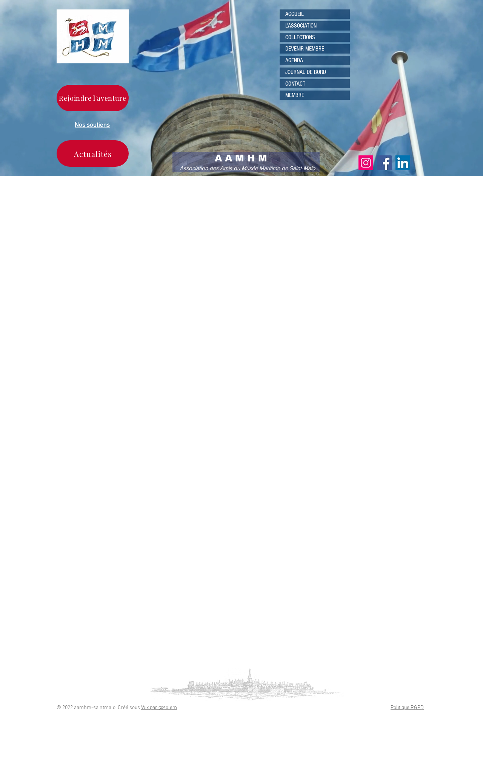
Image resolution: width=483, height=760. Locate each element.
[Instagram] (365, 162)
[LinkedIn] (402, 162)
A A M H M (241, 158)
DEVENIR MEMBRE (304, 48)
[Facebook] (384, 162)
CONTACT (295, 83)
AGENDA (294, 60)
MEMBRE (294, 95)
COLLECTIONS (300, 37)
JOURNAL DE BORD (305, 72)
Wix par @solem (159, 708)
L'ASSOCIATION (301, 25)
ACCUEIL (294, 14)
